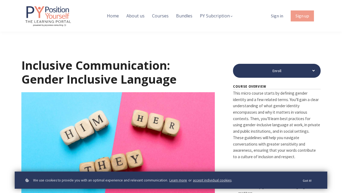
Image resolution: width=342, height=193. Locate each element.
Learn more (178, 180)
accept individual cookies (212, 180)
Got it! (307, 181)
